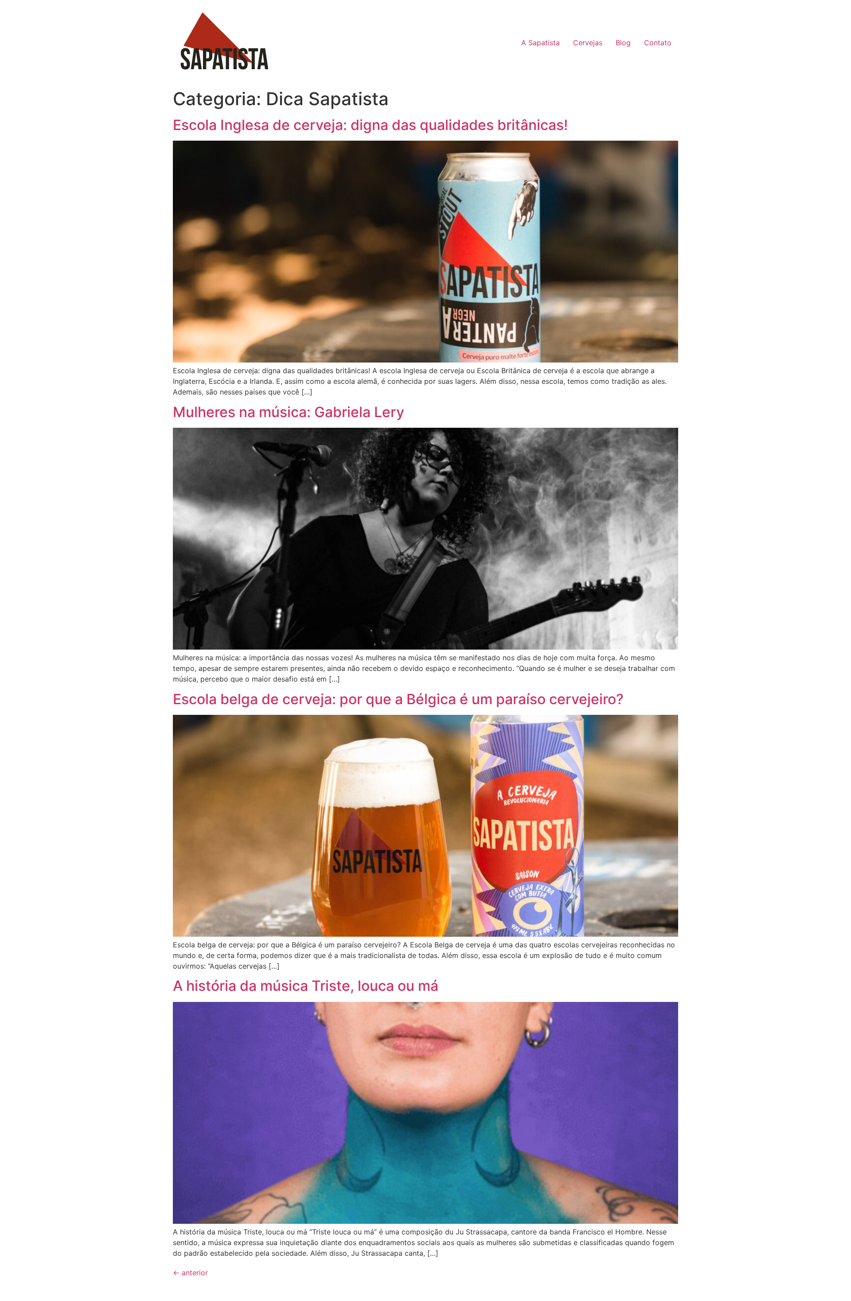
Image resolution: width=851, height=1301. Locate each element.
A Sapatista (540, 42)
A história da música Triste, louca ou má (305, 985)
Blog (623, 42)
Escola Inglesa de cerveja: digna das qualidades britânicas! (370, 125)
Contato (657, 42)
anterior (190, 1272)
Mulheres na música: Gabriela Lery (288, 412)
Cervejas (587, 42)
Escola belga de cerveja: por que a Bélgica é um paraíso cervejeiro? (398, 699)
